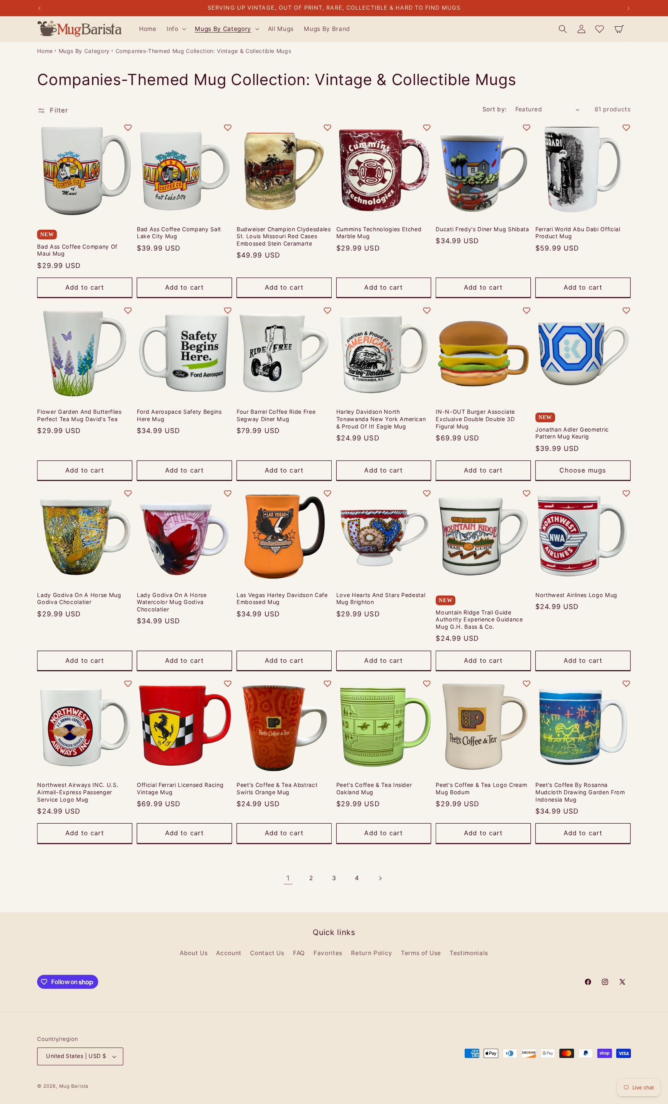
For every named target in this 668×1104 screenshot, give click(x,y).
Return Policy (371, 953)
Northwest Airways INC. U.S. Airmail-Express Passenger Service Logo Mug (77, 792)
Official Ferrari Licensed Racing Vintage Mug (180, 788)
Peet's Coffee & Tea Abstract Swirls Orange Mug (277, 788)
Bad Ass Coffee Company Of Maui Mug (77, 250)
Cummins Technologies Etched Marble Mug (379, 233)
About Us (194, 953)
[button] (176, 29)
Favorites (328, 953)
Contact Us (267, 953)
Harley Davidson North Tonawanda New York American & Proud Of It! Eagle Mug (381, 419)
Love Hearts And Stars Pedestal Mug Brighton (381, 599)
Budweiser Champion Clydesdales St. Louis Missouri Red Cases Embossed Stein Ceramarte (284, 236)
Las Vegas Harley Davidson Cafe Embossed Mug (282, 599)
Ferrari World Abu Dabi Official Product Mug (577, 233)
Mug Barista (74, 1086)
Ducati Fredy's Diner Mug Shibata (482, 229)
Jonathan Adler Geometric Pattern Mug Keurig (572, 433)
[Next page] (380, 878)
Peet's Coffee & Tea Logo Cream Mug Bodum (481, 788)
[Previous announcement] (39, 8)
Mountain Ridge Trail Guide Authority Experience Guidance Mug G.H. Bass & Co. (479, 619)
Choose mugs (582, 470)
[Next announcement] (628, 8)
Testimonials (469, 953)
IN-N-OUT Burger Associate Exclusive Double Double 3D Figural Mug (475, 419)
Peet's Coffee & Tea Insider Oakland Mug (374, 788)
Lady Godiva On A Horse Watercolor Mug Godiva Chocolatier (172, 602)
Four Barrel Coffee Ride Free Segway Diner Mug (276, 416)
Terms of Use (421, 953)
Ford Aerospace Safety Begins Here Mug (179, 416)
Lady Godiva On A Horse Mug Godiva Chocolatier (79, 599)
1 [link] (288, 878)
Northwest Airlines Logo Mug (576, 595)
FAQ (299, 953)
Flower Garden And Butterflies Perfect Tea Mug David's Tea (79, 416)
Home (45, 51)
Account (229, 953)
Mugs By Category (84, 51)
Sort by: (494, 109)
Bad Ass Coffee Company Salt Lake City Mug (179, 233)
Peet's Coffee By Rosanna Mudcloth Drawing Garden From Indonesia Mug (580, 792)
